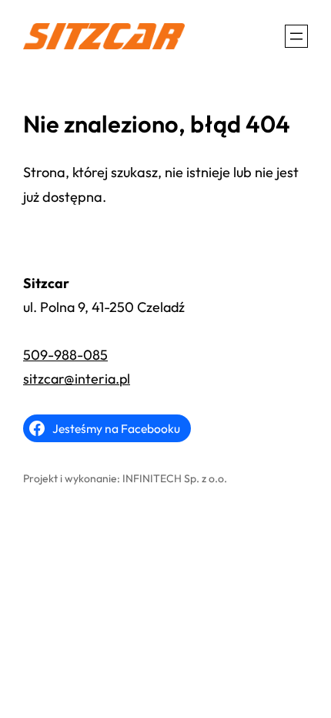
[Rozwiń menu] (296, 36)
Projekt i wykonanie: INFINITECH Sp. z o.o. (125, 478)
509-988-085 (65, 355)
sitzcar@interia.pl (76, 379)
